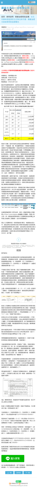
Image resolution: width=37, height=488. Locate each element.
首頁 (3, 17)
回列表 (18, 473)
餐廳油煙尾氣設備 (22, 17)
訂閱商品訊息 (24, 483)
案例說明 (10, 17)
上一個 (9, 473)
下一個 (28, 473)
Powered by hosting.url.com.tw (18, 485)
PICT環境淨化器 (12, 467)
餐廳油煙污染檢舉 (19, 447)
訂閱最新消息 (14, 483)
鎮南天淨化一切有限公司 (15, 8)
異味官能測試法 (16, 332)
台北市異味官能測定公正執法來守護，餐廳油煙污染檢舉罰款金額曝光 (18, 19)
